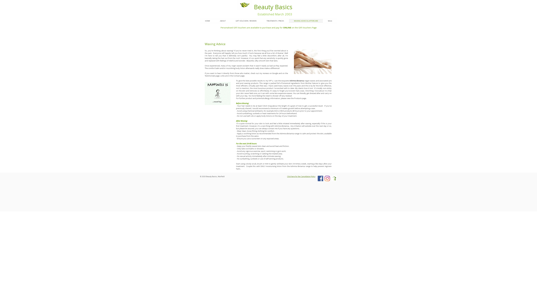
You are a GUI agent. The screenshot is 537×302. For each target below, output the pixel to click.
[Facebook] (320, 178)
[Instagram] (327, 178)
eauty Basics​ (275, 7)
